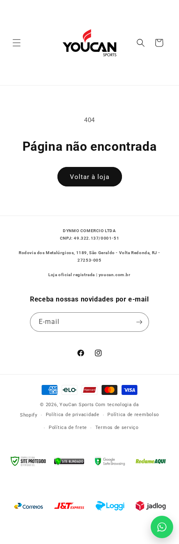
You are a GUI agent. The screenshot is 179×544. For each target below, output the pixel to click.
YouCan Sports (77, 404)
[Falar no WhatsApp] (162, 527)
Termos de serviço (117, 427)
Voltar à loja (89, 177)
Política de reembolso (133, 414)
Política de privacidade (72, 414)
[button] (16, 43)
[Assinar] (139, 322)
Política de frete (68, 427)
